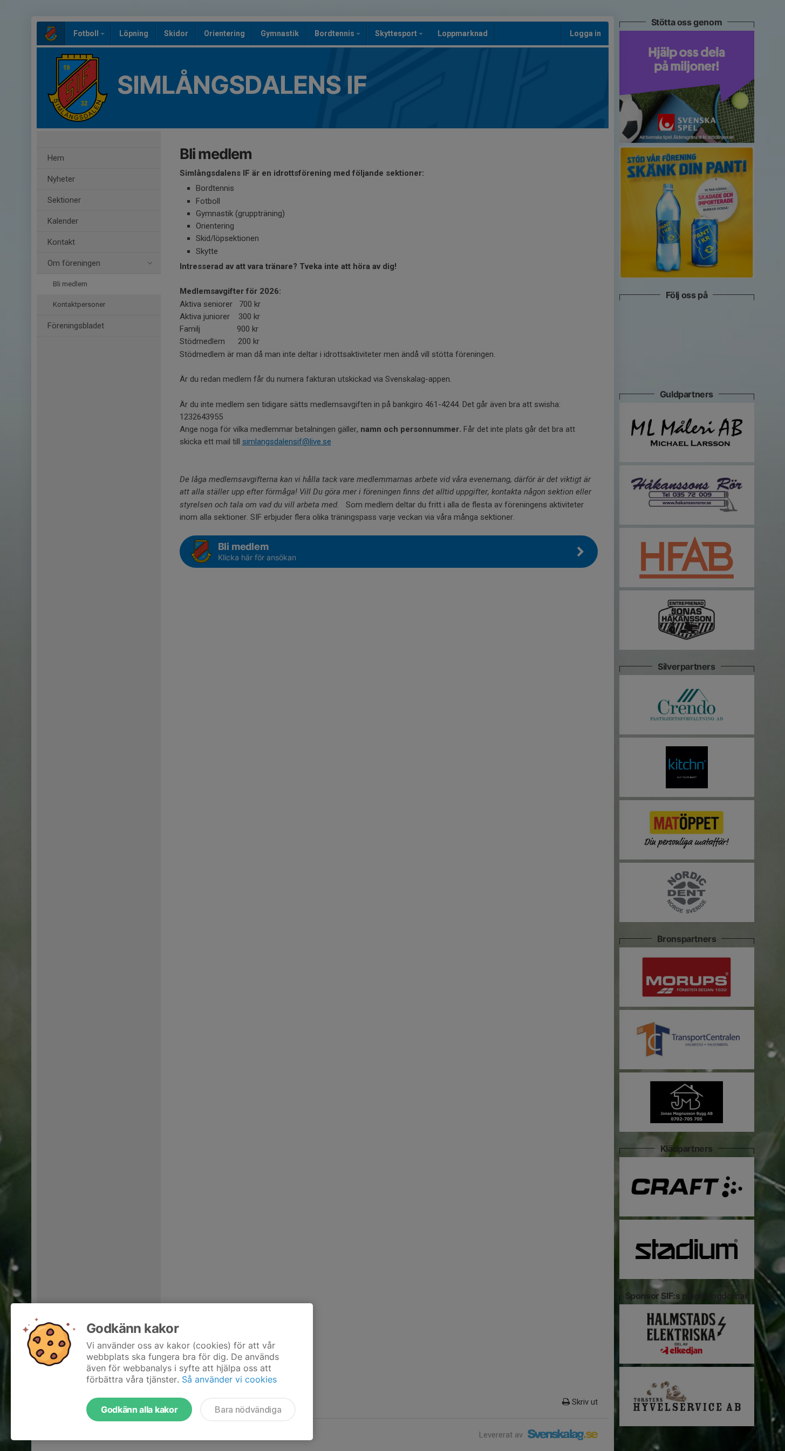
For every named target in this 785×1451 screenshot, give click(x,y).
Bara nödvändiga (248, 1409)
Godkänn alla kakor (139, 1409)
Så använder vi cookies (229, 1379)
